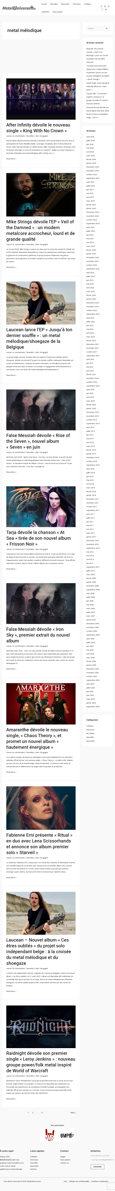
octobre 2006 (91, 631)
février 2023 (91, 295)
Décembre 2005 (92, 669)
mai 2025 (90, 193)
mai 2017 (90, 525)
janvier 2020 (91, 408)
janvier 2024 (91, 253)
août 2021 (90, 359)
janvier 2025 (91, 208)
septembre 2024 (93, 223)
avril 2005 (90, 695)
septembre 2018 (93, 465)
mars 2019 (90, 446)
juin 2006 (89, 646)
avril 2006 (90, 654)
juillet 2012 (90, 571)
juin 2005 (89, 691)
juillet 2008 (90, 597)
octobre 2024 (91, 220)
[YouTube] (106, 9)
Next (74, 1112)
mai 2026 (90, 148)
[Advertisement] (41, 56)
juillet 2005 (90, 688)
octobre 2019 (91, 420)
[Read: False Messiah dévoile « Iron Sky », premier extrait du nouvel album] (41, 603)
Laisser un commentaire (15, 136)
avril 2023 (90, 287)
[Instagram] (102, 9)
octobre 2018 (91, 461)
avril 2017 (90, 529)
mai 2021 (90, 367)
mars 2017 (90, 533)
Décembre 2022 (92, 303)
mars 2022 (90, 337)
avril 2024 (90, 242)
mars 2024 (90, 246)
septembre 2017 (93, 510)
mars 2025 (90, 201)
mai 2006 (90, 650)
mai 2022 (90, 329)
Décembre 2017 (92, 499)
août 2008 (90, 593)
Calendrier (45, 12)
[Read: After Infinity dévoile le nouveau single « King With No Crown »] (41, 99)
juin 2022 (89, 325)
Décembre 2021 (92, 344)
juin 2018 (89, 476)
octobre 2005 (91, 676)
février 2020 (91, 404)
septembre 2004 (93, 706)
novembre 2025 (92, 171)
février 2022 (91, 340)
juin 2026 (89, 144)
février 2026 (91, 159)
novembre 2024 (92, 216)
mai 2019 (90, 438)
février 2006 (91, 661)
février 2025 (91, 205)
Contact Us (64, 1163)
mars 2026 (90, 155)
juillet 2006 (90, 642)
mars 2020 (90, 401)
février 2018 (91, 491)
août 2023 (90, 272)
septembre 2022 (93, 314)
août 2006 (90, 638)
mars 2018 (90, 488)
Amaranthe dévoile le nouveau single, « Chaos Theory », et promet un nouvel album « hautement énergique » (37, 739)
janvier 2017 (91, 537)
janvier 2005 (91, 703)
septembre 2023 (93, 269)
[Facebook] (105, 6)
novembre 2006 (92, 627)
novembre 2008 (92, 586)
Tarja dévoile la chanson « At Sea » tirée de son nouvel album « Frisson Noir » (38, 538)
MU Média (90, 733)
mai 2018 (90, 480)
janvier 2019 (91, 454)
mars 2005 (90, 699)
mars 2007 (90, 616)
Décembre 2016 (92, 540)
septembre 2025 (93, 178)
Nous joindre (58, 12)
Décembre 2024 (92, 212)
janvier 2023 (91, 299)
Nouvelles (54, 4)
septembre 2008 (93, 589)
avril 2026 (90, 152)
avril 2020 (90, 397)
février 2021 (91, 374)
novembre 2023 (92, 261)
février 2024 (91, 250)
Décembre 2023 (92, 257)
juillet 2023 (90, 276)
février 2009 (91, 578)
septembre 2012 (93, 567)
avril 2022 (90, 333)
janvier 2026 (91, 163)
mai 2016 (90, 552)
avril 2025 (90, 197)
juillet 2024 (90, 231)
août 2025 (90, 182)
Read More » (11, 158)
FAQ (65, 1181)
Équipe (63, 1156)
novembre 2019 (92, 416)
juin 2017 (89, 522)
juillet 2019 (90, 431)
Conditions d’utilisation (99, 1181)
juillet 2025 (90, 186)
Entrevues (77, 4)
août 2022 (90, 318)
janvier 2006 (91, 665)
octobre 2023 (91, 265)
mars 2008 (90, 608)
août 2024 (90, 227)
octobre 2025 (91, 174)
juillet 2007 (90, 612)
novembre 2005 (92, 672)
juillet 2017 (90, 518)
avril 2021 (90, 371)
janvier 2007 (91, 620)
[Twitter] (108, 6)
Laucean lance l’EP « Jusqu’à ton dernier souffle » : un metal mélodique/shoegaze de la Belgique (39, 339)
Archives (33, 1169)
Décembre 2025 (92, 167)
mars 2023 (90, 291)
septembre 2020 (93, 386)
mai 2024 (90, 238)
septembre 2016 (93, 548)
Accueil (44, 4)
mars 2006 (90, 657)
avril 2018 (90, 484)
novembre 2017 (92, 503)
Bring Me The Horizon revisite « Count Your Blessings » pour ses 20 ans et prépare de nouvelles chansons (97, 55)
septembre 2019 (93, 423)
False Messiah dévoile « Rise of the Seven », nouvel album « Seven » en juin (38, 441)
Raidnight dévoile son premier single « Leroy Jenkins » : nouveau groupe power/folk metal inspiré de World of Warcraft (40, 1062)
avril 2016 (90, 555)
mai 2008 (90, 604)
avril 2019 (90, 442)
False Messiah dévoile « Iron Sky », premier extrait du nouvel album (38, 635)
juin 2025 (89, 189)
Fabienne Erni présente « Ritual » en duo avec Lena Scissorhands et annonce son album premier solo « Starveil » (39, 844)
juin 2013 (89, 563)
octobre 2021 (91, 352)
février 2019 (91, 450)
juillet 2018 (90, 472)
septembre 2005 (93, 680)
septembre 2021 (93, 355)
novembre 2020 (92, 378)
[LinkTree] (101, 6)
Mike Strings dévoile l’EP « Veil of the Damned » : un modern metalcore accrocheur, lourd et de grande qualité (40, 231)
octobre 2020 (91, 382)
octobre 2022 (91, 310)
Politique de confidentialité (79, 1181)
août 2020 (90, 389)
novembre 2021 (92, 348)
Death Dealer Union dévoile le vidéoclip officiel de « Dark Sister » (97, 86)
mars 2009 (90, 574)
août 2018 (90, 469)
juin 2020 (89, 393)
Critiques (87, 4)
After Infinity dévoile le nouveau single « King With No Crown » (38, 128)
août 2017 (90, 514)
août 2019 (90, 427)
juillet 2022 (90, 321)
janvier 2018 (91, 495)
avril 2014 (90, 559)
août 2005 (90, 684)
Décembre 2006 (92, 623)
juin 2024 (89, 235)
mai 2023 (90, 284)
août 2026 (90, 137)
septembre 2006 (93, 635)
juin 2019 (89, 435)
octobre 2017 (91, 506)
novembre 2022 (92, 306)
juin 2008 (89, 601)
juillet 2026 (90, 140)
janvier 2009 (91, 582)
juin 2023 (89, 280)
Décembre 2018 (92, 457)
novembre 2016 (92, 544)
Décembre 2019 (92, 412)
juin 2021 (89, 363)
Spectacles (65, 4)
